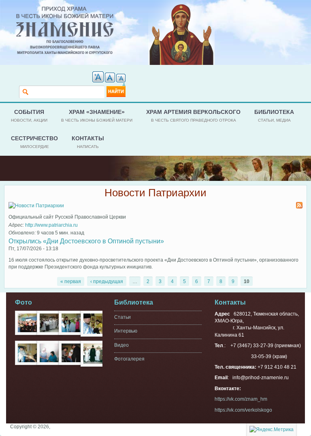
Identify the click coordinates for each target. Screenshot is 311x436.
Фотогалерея (129, 359)
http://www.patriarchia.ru (51, 225)
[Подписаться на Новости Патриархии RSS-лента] (299, 206)
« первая (70, 281)
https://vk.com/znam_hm (241, 399)
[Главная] (64, 10)
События (29, 115)
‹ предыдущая (106, 281)
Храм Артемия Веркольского (193, 115)
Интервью (125, 331)
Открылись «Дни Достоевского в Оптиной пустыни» (86, 241)
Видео (121, 345)
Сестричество (34, 141)
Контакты (88, 141)
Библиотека (274, 115)
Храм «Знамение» (96, 115)
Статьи (122, 317)
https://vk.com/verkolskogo (243, 410)
